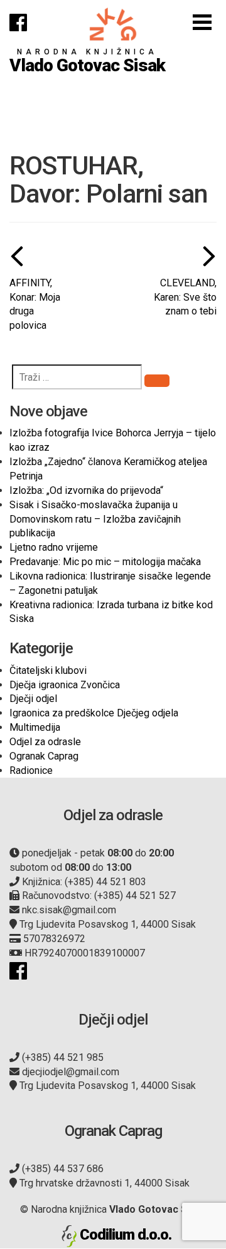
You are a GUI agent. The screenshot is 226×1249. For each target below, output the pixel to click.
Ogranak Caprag (43, 756)
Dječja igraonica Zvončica (64, 685)
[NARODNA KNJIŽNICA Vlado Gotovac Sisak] (113, 24)
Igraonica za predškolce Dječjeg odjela (93, 713)
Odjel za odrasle (45, 742)
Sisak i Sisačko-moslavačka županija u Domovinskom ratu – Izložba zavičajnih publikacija (95, 519)
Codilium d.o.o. (125, 1234)
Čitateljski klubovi (48, 670)
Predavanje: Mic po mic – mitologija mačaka (105, 562)
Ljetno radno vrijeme (53, 547)
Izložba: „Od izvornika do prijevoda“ (86, 490)
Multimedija (34, 727)
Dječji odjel (33, 699)
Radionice (31, 770)
